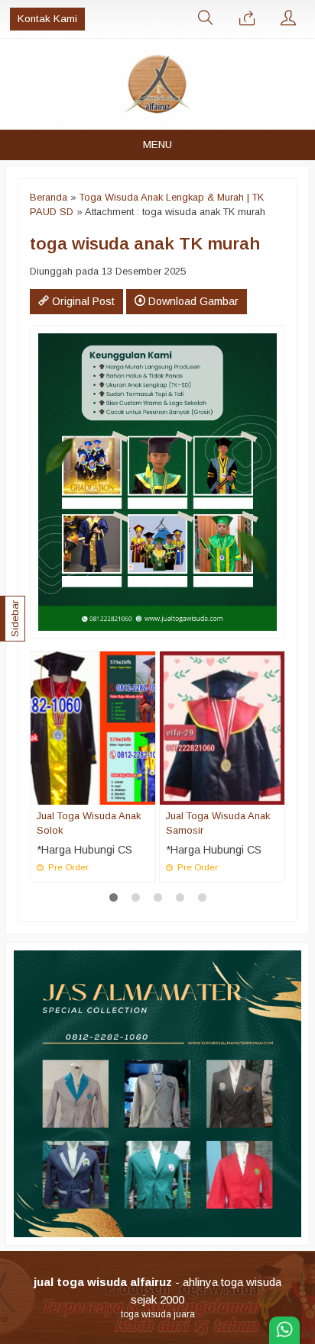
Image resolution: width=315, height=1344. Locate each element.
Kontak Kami (47, 18)
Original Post (82, 301)
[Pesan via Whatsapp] (247, 19)
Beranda (48, 197)
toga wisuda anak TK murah (145, 243)
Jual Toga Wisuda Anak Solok (89, 823)
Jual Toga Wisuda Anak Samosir (218, 823)
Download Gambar (192, 301)
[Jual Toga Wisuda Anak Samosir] (222, 727)
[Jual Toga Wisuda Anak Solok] (93, 727)
